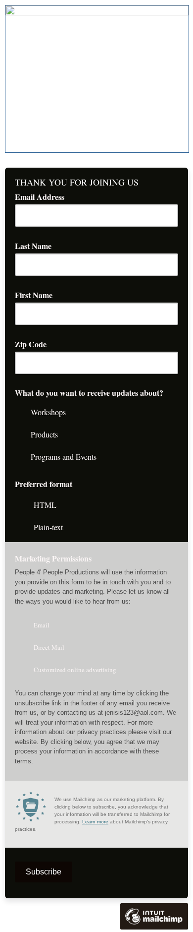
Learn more (95, 821)
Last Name (36, 246)
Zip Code (34, 344)
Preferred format (43, 484)
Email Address (43, 196)
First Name (37, 295)
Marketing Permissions (56, 558)
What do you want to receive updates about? (89, 392)
